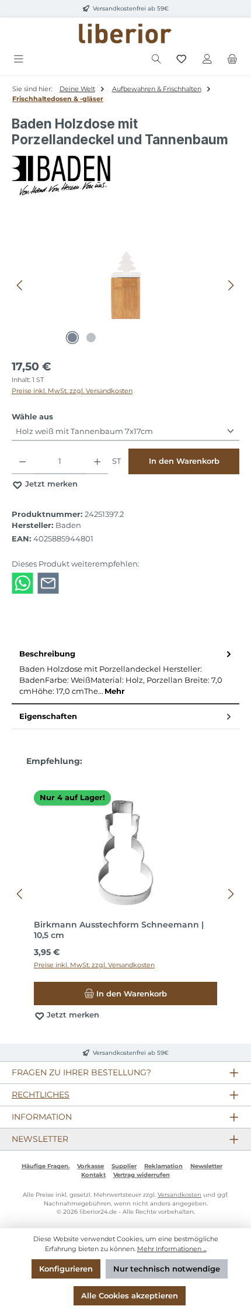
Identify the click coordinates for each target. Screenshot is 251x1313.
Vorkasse (90, 1166)
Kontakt (93, 1175)
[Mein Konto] (207, 59)
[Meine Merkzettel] (181, 59)
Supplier (124, 1166)
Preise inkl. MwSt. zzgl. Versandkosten (72, 391)
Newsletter (206, 1166)
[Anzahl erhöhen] (97, 461)
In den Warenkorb (184, 461)
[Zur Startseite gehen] (125, 33)
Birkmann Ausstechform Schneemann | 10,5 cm (119, 930)
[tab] (125, 673)
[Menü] (19, 59)
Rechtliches (40, 1094)
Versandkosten (179, 1195)
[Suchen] (156, 59)
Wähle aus (32, 416)
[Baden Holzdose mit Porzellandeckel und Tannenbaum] (125, 284)
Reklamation (163, 1166)
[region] (125, 285)
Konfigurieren (66, 1269)
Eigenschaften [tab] (48, 716)
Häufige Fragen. (46, 1166)
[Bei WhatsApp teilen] (22, 582)
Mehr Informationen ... (172, 1249)
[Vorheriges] (20, 285)
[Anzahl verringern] (22, 461)
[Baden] (125, 175)
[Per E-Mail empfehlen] (48, 582)
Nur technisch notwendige (166, 1269)
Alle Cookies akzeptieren (129, 1295)
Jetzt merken (50, 484)
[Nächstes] (230, 285)
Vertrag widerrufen (141, 1175)
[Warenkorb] (232, 59)
